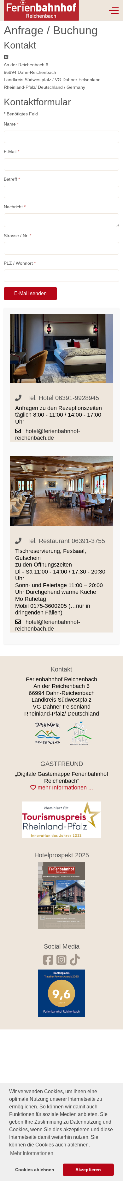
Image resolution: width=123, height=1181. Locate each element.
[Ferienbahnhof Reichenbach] (61, 895)
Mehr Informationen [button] (31, 1153)
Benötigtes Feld (21, 113)
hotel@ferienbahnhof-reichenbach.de (47, 434)
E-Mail (11, 151)
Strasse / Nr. (17, 235)
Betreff (12, 179)
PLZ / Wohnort (20, 263)
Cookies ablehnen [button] (34, 1169)
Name (11, 124)
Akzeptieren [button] (88, 1169)
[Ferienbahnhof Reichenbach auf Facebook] (48, 960)
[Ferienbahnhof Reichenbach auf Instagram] (61, 960)
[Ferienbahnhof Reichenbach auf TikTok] (75, 960)
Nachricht (15, 206)
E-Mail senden (30, 293)
